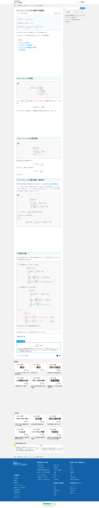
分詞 (55, 495)
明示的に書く (22, 49)
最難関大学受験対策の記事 (43, 470)
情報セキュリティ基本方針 (19, 487)
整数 (55, 472)
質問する (72, 493)
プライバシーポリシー (18, 485)
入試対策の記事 (41, 467)
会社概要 (16, 478)
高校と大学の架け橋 (74, 479)
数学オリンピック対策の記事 (44, 472)
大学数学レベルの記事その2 (43, 479)
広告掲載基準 (16, 489)
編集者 (15, 480)
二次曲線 (56, 479)
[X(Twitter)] (57, 356)
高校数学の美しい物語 (22, 5)
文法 (55, 485)
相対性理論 (72, 477)
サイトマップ (16, 494)
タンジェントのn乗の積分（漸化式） (28, 47)
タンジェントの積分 (24, 43)
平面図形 (56, 467)
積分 (55, 477)
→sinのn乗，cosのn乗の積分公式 (50, 184)
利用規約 (16, 482)
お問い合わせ (16, 497)
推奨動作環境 (16, 492)
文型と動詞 (56, 490)
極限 (55, 474)
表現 (55, 488)
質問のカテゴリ (73, 488)
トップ (78, 2)
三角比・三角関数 (57, 470)
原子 (71, 474)
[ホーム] (14, 5)
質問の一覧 (72, 490)
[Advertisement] (38, 63)
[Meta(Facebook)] (60, 356)
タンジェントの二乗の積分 (25, 45)
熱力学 (71, 470)
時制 (55, 493)
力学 (71, 465)
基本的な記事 (40, 465)
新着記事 (82, 2)
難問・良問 (56, 465)
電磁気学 (72, 472)
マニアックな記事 (41, 474)
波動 (71, 467)
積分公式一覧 (22, 336)
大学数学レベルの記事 (42, 477)
